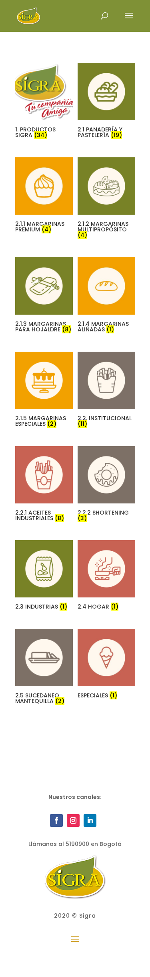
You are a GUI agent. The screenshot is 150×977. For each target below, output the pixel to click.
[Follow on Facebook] (56, 820)
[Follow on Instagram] (73, 820)
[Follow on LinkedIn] (90, 820)
